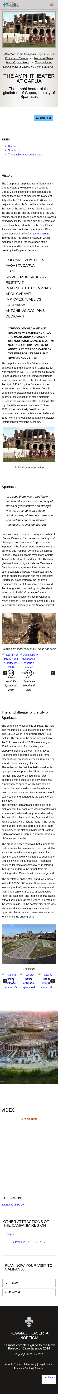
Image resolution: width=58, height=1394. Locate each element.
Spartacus (14, 150)
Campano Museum (38, 233)
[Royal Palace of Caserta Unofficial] (12, 4)
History (12, 146)
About (8, 1364)
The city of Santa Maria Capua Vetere (29, 60)
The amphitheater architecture (25, 154)
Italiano (52, 1377)
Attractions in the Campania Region (24, 54)
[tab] (29, 1283)
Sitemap (39, 1368)
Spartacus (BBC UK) (13, 1204)
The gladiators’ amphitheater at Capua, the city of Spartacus (28, 64)
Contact (18, 1364)
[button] (5, 673)
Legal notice (46, 1364)
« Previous (19, 1242)
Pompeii (9, 1234)
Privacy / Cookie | (24, 1368)
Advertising (30, 1364)
